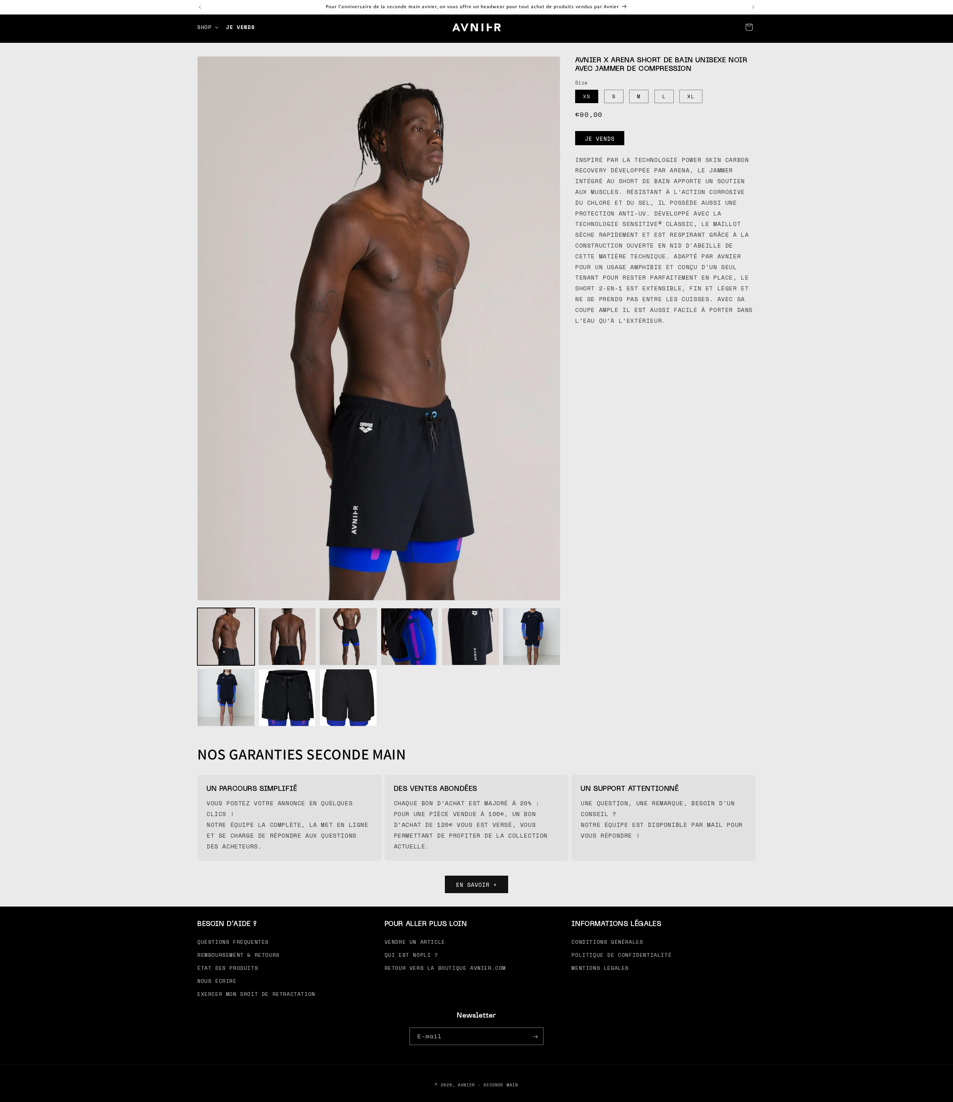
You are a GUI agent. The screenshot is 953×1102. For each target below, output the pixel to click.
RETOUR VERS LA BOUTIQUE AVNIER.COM (445, 968)
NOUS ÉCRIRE (217, 981)
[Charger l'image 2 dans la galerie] (287, 636)
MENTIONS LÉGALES (600, 968)
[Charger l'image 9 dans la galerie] (348, 697)
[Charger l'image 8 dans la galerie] (287, 697)
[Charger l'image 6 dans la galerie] (531, 636)
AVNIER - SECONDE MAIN (488, 1085)
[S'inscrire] (535, 1036)
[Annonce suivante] (753, 7)
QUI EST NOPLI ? (411, 954)
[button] (207, 27)
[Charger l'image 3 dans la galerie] (348, 636)
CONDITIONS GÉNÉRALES (607, 941)
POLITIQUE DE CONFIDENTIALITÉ (621, 954)
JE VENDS (600, 138)
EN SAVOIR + (476, 884)
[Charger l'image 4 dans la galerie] (409, 636)
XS (586, 96)
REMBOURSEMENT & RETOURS (238, 954)
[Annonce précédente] (200, 7)
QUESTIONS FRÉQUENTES (233, 941)
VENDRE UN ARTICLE (415, 941)
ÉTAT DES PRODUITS (227, 968)
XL (691, 96)
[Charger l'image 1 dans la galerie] (226, 636)
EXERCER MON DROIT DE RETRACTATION (256, 994)
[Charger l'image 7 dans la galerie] (226, 697)
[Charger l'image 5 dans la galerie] (470, 636)
